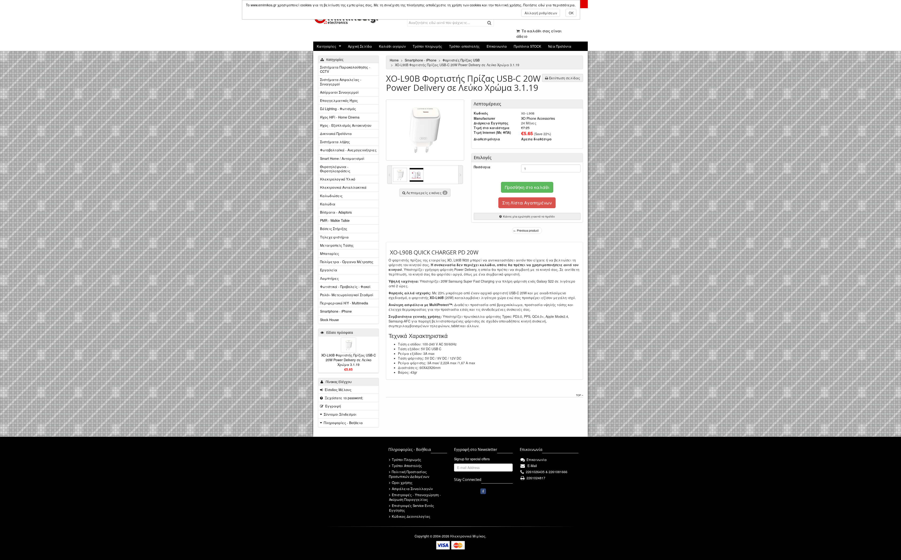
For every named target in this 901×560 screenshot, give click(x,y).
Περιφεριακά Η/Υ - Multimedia (344, 303)
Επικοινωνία (497, 46)
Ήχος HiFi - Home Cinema (339, 117)
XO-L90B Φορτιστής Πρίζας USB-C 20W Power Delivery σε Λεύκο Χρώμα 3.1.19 (348, 360)
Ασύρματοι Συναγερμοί (339, 92)
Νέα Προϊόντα (559, 46)
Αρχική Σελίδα (360, 46)
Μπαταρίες (329, 253)
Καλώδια (327, 204)
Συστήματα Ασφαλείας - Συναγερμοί (340, 81)
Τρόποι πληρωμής (427, 46)
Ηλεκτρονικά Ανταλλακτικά (343, 187)
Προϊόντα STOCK (527, 46)
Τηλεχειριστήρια (334, 237)
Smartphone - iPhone (421, 60)
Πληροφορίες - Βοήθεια (343, 422)
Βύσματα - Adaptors (336, 212)
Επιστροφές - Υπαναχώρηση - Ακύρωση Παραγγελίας (415, 497)
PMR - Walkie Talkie (335, 220)
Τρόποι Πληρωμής (406, 459)
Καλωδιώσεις (331, 195)
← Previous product (525, 230)
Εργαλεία (328, 270)
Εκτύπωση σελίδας (564, 78)
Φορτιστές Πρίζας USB (462, 60)
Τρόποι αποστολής (464, 46)
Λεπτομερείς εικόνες (425, 192)
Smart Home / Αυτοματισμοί (342, 158)
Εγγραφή (332, 406)
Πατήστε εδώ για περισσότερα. (549, 5)
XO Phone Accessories (538, 118)
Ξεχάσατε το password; (343, 397)
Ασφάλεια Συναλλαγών (412, 488)
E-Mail (531, 465)
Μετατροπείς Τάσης (337, 245)
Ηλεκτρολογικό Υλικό (337, 179)
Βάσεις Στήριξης (333, 228)
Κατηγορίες (326, 46)
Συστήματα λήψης (335, 141)
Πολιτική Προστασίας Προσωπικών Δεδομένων (409, 474)
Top (579, 395)
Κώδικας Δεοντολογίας (410, 516)
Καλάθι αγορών (392, 46)
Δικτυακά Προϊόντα (336, 133)
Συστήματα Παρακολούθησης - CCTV (345, 69)
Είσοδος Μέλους (337, 389)
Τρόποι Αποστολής (406, 465)
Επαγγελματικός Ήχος (339, 100)
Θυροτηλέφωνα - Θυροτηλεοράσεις (335, 168)
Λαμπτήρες (329, 278)
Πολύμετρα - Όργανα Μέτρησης (346, 261)
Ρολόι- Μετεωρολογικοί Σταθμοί (346, 294)
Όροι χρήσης (401, 482)
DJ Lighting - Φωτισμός (338, 108)
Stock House (329, 319)
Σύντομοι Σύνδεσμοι (340, 414)
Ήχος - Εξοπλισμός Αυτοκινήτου (345, 125)
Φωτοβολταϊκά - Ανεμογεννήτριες (348, 150)
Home (395, 60)
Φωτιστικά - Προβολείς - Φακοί (345, 286)
